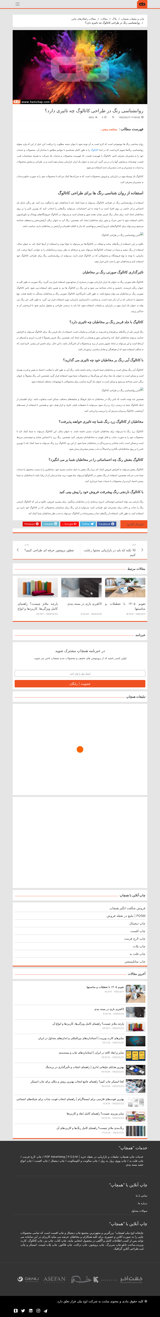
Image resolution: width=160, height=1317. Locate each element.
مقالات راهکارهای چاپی (83, 18)
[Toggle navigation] (17, 4)
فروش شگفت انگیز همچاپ (127, 908)
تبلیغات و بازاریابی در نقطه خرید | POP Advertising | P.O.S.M (81, 1156)
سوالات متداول (139, 1210)
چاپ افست (137, 931)
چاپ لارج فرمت (134, 938)
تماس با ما (141, 1195)
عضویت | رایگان (80, 684)
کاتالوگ (94, 149)
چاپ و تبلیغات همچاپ (132, 18)
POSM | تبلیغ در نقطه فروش (126, 916)
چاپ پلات (139, 946)
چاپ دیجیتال (137, 923)
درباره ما (142, 1203)
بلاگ (114, 18)
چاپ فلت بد (137, 954)
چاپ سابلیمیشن (134, 961)
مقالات (104, 18)
